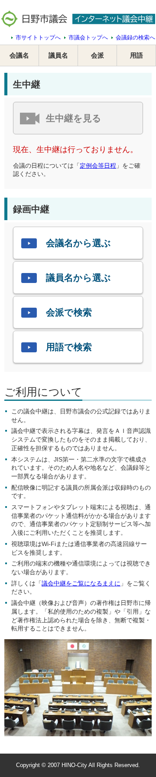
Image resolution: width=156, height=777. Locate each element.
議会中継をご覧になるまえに (81, 583)
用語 (136, 55)
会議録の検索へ (135, 38)
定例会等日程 (98, 165)
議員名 (58, 55)
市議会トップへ (88, 38)
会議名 (19, 55)
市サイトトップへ (38, 38)
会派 (97, 55)
